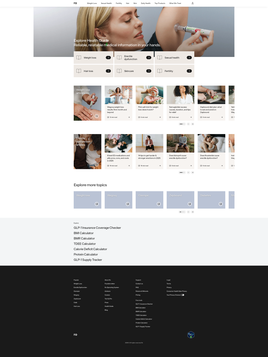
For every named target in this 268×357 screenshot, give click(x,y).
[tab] (92, 3)
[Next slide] (192, 124)
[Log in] (192, 3)
